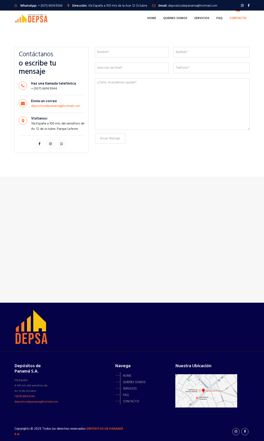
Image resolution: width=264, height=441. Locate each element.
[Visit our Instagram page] (242, 5)
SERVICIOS (201, 18)
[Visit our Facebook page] (249, 5)
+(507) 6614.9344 (24, 396)
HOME (151, 18)
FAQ (219, 18)
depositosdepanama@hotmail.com (192, 5)
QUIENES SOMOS (175, 18)
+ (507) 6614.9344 (50, 5)
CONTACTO (238, 18)
